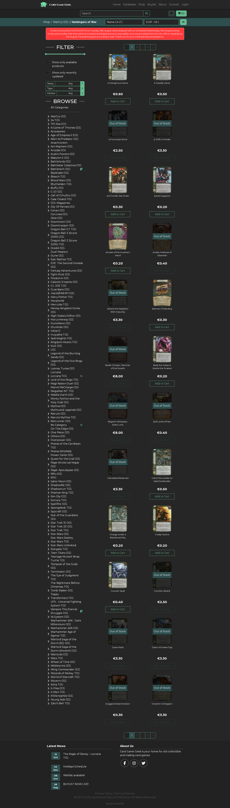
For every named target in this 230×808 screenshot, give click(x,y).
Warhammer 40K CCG (65, 628)
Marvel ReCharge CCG (65, 387)
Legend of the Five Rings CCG (66, 362)
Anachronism (59, 142)
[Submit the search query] (146, 13)
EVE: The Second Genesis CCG (67, 265)
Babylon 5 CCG (60, 157)
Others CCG (58, 436)
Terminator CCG (61, 571)
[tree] (65, 405)
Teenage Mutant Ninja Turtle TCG (65, 558)
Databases (129, 4)
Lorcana (56, 372)
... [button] (142, 47)
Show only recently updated (64, 74)
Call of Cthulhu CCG (63, 195)
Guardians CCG (60, 289)
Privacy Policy (103, 793)
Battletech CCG (60, 169)
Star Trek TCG (60, 530)
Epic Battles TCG (61, 259)
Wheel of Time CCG (63, 661)
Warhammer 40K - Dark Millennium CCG (66, 622)
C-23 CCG (56, 191)
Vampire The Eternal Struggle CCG (64, 611)
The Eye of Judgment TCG (65, 577)
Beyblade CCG (60, 172)
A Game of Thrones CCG (66, 127)
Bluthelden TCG (61, 184)
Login (185, 4)
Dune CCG (57, 255)
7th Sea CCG (58, 123)
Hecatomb (57, 300)
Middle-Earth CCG (62, 394)
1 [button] (131, 47)
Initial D (55, 330)
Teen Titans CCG (61, 552)
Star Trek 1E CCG (61, 522)
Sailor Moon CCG (61, 481)
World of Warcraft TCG (65, 677)
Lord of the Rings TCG (65, 379)
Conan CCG (58, 210)
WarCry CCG (60, 22)
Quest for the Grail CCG (65, 458)
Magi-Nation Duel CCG (65, 383)
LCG (53, 349)
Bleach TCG (58, 176)
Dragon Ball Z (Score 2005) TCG (64, 242)
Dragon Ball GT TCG (63, 229)
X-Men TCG (58, 692)
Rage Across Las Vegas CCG (65, 464)
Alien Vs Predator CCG (65, 138)
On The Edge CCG (62, 428)
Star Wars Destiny (62, 537)
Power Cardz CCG (62, 455)
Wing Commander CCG (65, 669)
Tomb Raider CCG (62, 590)
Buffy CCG (57, 187)
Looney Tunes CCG (63, 368)
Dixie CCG (57, 218)
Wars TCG (57, 658)
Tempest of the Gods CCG (64, 566)
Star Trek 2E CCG (61, 526)
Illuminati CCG (60, 327)
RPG (53, 477)
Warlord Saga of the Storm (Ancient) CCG (64, 648)
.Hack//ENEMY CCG (62, 293)
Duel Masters (59, 251)
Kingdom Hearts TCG (64, 342)
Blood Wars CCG (61, 180)
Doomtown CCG (61, 221)
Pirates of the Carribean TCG (66, 445)
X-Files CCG (58, 688)
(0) (183, 13)
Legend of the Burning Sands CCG (65, 355)
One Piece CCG (60, 432)
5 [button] (147, 47)
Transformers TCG (62, 598)
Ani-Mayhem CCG (62, 146)
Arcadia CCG (58, 150)
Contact (174, 4)
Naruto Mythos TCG (63, 417)
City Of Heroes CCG (63, 206)
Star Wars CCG (60, 534)
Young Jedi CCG (61, 699)
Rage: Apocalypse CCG (65, 470)
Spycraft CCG (59, 511)
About (163, 4)
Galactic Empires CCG (64, 281)
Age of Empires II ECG (64, 135)
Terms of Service (124, 793)
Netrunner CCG (61, 421)
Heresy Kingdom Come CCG (65, 310)
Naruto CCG (58, 413)
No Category (59, 424)
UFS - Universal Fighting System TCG (66, 603)
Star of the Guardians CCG (64, 517)
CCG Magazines (60, 202)
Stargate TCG (59, 549)
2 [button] (137, 47)
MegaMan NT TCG (62, 391)
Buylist (152, 4)
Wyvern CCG (59, 680)
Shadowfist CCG (61, 485)
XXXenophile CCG (62, 695)
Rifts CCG (56, 473)
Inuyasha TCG (59, 334)
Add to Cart (118, 101)
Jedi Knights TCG (61, 338)
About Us (126, 746)
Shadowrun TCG (61, 488)
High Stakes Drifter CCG (66, 315)
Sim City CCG (58, 496)
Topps (55, 594)
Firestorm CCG (60, 278)
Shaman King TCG (62, 492)
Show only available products (64, 64)
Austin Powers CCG (63, 154)
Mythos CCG (58, 406)
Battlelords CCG (61, 161)
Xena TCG (57, 684)
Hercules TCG (59, 304)
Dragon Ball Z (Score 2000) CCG (64, 235)
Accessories (58, 131)
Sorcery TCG (59, 500)
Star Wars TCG (60, 541)
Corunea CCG (59, 214)
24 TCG (55, 120)
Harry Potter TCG (62, 297)
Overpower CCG (61, 439)
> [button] (153, 47)
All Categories (59, 107)
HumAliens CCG (61, 323)
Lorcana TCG (59, 376)
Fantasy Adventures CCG (66, 270)
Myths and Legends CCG (66, 409)
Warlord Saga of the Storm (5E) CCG (63, 641)
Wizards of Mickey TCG (65, 673)
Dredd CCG (58, 248)
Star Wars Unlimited (63, 545)
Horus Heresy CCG (62, 319)
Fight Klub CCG (60, 274)
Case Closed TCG (61, 199)
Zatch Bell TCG (60, 703)
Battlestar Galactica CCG (66, 165)
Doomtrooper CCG (62, 225)
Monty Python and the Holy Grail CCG (65, 400)
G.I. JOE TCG (58, 285)
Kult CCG (56, 345)
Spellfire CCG (59, 503)
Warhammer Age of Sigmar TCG (63, 633)
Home (117, 4)
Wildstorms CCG (61, 665)
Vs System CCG (60, 616)
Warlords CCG (59, 654)
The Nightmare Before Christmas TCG (65, 584)
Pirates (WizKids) (61, 451)
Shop (141, 4)
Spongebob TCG (61, 507)
